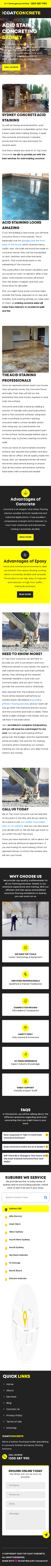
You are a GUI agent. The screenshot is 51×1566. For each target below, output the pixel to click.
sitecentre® (41, 1561)
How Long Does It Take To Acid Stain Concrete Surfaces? (23, 1136)
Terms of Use (14, 1422)
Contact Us (13, 1409)
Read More (25, 537)
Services (11, 1397)
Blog (8, 1403)
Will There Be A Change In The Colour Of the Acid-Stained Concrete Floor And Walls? (24, 1159)
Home (9, 1384)
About (10, 1391)
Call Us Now (11, 67)
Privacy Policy (14, 1415)
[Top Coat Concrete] (21, 13)
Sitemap (11, 1428)
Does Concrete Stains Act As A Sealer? (24, 1147)
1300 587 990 (39, 4)
